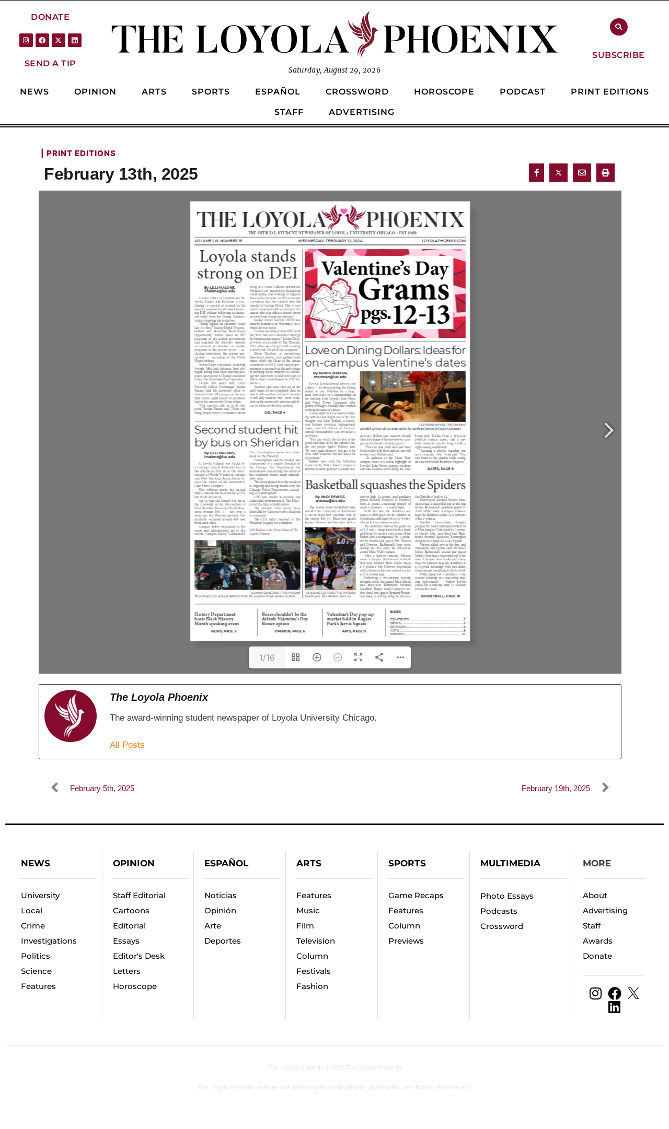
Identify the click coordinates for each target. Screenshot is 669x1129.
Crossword (501, 926)
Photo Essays (507, 896)
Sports (407, 863)
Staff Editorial (139, 895)
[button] (50, 17)
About (595, 895)
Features (38, 986)
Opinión (220, 910)
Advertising (605, 910)
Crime (33, 926)
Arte (212, 926)
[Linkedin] (75, 40)
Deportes (222, 941)
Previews (406, 941)
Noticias (220, 895)
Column (312, 956)
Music (308, 910)
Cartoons (131, 910)
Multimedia (510, 863)
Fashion (312, 986)
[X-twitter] (58, 40)
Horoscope (135, 986)
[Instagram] (26, 40)
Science (36, 971)
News (35, 863)
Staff (592, 926)
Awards (598, 941)
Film (305, 926)
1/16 (267, 657)
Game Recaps (416, 895)
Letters (127, 971)
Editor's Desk (139, 956)
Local (31, 910)
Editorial (129, 926)
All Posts (127, 745)
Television (315, 941)
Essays (126, 941)
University (40, 895)
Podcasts (498, 911)
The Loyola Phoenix (296, 1067)
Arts (308, 863)
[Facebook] (42, 40)
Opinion (134, 863)
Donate (597, 956)
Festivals (313, 971)
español (226, 863)
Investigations (49, 941)
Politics (35, 956)
